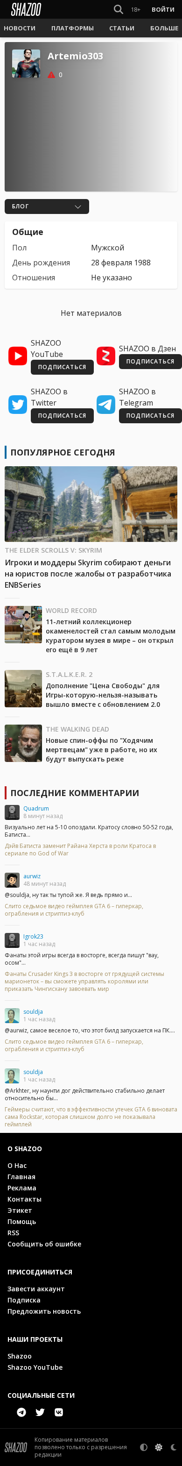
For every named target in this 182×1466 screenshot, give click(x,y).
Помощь (21, 1221)
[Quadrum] (12, 812)
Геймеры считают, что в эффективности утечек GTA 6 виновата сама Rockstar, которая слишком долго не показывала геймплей (91, 1117)
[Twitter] (40, 1412)
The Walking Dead (77, 729)
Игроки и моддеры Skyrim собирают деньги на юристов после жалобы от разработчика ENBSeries (88, 573)
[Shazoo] (26, 9)
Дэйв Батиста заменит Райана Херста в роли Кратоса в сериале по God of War (80, 849)
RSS (13, 1232)
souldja (33, 1012)
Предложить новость (44, 1311)
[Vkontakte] (58, 1412)
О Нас (17, 1165)
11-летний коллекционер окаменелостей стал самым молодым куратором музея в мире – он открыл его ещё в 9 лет (110, 635)
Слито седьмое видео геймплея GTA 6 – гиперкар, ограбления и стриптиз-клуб (74, 910)
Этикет (19, 1210)
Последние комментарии (74, 792)
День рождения (41, 262)
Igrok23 (33, 936)
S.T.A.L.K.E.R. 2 (69, 674)
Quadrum (36, 808)
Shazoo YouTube (35, 1367)
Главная (21, 1176)
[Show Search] (116, 9)
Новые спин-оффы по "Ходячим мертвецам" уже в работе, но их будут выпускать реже (101, 749)
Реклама (21, 1187)
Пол (19, 247)
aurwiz (32, 876)
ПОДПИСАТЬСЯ (62, 367)
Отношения (33, 277)
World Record (71, 610)
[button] (19, 28)
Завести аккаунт (36, 1288)
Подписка (24, 1299)
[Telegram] (21, 1412)
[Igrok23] (12, 940)
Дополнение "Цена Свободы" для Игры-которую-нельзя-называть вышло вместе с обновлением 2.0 (103, 695)
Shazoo (19, 1356)
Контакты (24, 1199)
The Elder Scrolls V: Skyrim (53, 550)
